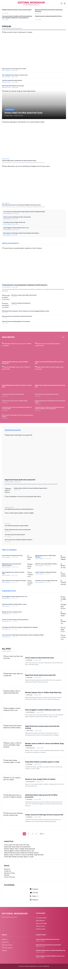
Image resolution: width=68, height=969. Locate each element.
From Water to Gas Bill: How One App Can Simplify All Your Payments (20, 627)
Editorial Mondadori (31, 2)
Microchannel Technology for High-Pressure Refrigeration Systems (21, 233)
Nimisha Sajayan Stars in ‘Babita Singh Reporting (43, 692)
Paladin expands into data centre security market (16, 9)
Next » (42, 834)
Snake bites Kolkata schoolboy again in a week (14, 604)
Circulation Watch (41, 917)
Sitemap (6, 875)
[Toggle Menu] (64, 3)
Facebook (35, 889)
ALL (63, 337)
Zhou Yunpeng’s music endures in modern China (15, 75)
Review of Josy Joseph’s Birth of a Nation (46, 563)
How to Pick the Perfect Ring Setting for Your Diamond (16, 321)
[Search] (61, 3)
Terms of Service (9, 877)
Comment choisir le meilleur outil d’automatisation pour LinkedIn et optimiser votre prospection (49, 408)
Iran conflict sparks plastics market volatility (16, 525)
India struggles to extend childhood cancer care (16, 227)
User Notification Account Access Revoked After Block (19, 509)
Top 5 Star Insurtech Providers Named (12, 80)
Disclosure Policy (9, 873)
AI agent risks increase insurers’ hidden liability (14, 400)
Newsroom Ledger (41, 923)
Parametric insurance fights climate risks (14, 222)
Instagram (35, 900)
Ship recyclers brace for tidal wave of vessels (14, 68)
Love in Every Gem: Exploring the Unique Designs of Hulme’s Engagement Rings (24, 211)
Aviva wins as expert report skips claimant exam (23, 295)
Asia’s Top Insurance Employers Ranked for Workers (18, 539)
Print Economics (40, 926)
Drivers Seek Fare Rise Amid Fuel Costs (23, 113)
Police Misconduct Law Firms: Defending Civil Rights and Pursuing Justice (21, 205)
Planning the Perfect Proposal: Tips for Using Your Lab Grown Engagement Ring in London (25, 311)
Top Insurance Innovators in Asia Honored (13, 394)
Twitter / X (35, 896)
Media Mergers (40, 920)
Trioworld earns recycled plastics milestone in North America (24, 285)
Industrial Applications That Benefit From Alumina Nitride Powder (19, 160)
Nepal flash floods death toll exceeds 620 (13, 85)
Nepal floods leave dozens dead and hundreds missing (21, 853)
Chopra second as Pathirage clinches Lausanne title (17, 217)
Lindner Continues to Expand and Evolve (45, 572)
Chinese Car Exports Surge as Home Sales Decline (15, 619)
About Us (7, 869)
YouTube (35, 892)
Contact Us (7, 871)
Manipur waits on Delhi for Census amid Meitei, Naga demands (30, 488)
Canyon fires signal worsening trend (20, 303)
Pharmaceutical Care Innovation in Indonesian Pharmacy (17, 316)
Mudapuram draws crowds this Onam (12, 612)
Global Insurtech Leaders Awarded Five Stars (48, 16)
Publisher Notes (40, 929)
